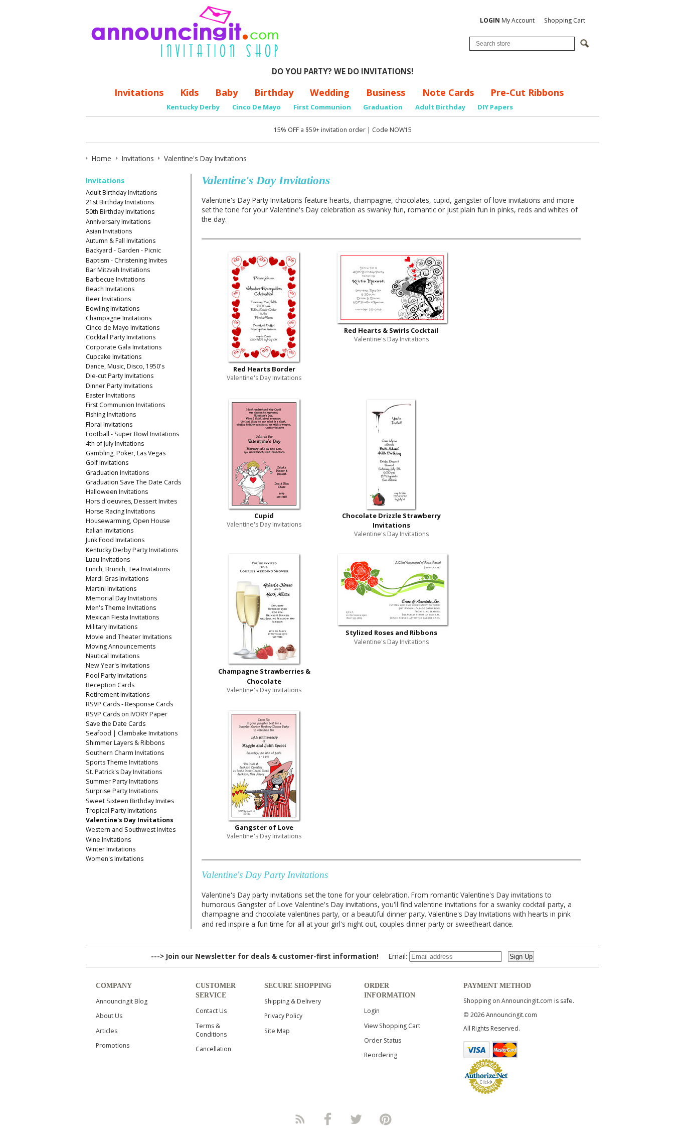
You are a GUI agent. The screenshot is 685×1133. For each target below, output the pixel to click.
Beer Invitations (108, 299)
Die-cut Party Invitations (119, 375)
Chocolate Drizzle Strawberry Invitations (391, 520)
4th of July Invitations (115, 443)
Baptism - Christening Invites (126, 260)
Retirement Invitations (117, 694)
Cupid (264, 515)
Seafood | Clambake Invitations (132, 733)
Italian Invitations (109, 530)
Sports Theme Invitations (122, 762)
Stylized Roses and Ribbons (391, 632)
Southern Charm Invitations (125, 752)
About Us (109, 1016)
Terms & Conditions (211, 1030)
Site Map (277, 1031)
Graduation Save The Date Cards (133, 482)
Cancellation (213, 1049)
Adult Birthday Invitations (121, 192)
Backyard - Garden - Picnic (123, 250)
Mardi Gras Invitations (117, 578)
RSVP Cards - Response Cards (129, 704)
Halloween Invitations (117, 491)
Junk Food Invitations (115, 540)
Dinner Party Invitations (119, 386)
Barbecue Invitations (115, 279)
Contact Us (211, 1010)
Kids (189, 92)
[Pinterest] (385, 1118)
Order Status (382, 1040)
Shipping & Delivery (292, 1001)
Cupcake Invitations (113, 356)
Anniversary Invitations (118, 221)
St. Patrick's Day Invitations (124, 772)
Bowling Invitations (112, 308)
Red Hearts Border (264, 368)
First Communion (322, 106)
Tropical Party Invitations (121, 810)
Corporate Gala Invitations (123, 347)
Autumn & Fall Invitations (120, 240)
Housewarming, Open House (128, 521)
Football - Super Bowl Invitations (132, 434)
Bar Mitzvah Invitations (118, 270)
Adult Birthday (440, 106)
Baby (226, 92)
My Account (507, 20)
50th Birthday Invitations (120, 211)
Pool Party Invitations (116, 675)
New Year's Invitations (117, 665)
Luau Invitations (108, 559)
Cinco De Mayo (256, 106)
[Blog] (299, 1118)
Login (372, 1010)
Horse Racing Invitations (120, 511)
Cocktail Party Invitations (120, 337)
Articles (106, 1031)
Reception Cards (110, 685)
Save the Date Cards (115, 723)
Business (385, 92)
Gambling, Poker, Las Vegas (125, 453)
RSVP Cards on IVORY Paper (126, 714)
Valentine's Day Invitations (130, 820)
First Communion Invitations (125, 405)
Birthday (273, 92)
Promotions (112, 1045)
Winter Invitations (110, 849)
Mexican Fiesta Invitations (122, 617)
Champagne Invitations (118, 318)
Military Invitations (111, 626)
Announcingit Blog (121, 1001)
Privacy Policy (283, 1016)
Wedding (330, 92)
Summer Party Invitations (122, 781)
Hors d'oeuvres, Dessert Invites (131, 501)
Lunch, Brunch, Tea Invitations (128, 569)
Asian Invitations (109, 231)
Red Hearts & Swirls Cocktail (391, 330)
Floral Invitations (109, 424)
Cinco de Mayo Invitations (122, 327)
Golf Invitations (107, 462)
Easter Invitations (110, 395)
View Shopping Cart (392, 1026)
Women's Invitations (114, 858)
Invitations (138, 92)
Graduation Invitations (117, 472)
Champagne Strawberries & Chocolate (264, 676)
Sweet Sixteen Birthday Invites (130, 801)
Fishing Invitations (111, 414)
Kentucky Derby (193, 106)
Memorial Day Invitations (121, 598)
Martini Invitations (111, 588)
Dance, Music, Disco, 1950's (125, 366)
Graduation (383, 106)
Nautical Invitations (112, 656)
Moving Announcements (120, 646)
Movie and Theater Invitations (129, 637)
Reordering (380, 1055)
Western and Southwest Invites (131, 829)
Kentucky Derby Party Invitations (132, 550)
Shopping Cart (564, 20)
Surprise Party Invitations (122, 791)
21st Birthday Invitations (120, 202)
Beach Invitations (110, 289)
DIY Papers (495, 106)
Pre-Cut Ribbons (527, 92)
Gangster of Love (264, 827)
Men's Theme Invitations (121, 607)
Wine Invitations (108, 839)
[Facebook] (327, 1118)
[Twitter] (357, 1118)
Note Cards (448, 92)
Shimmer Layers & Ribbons (125, 742)
